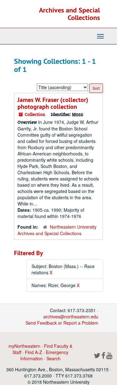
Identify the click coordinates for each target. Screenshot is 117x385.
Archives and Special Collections (69, 14)
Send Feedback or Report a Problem (62, 323)
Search (53, 358)
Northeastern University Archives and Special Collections (56, 230)
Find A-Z (33, 352)
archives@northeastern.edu (70, 316)
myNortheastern (24, 346)
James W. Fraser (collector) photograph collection (52, 103)
